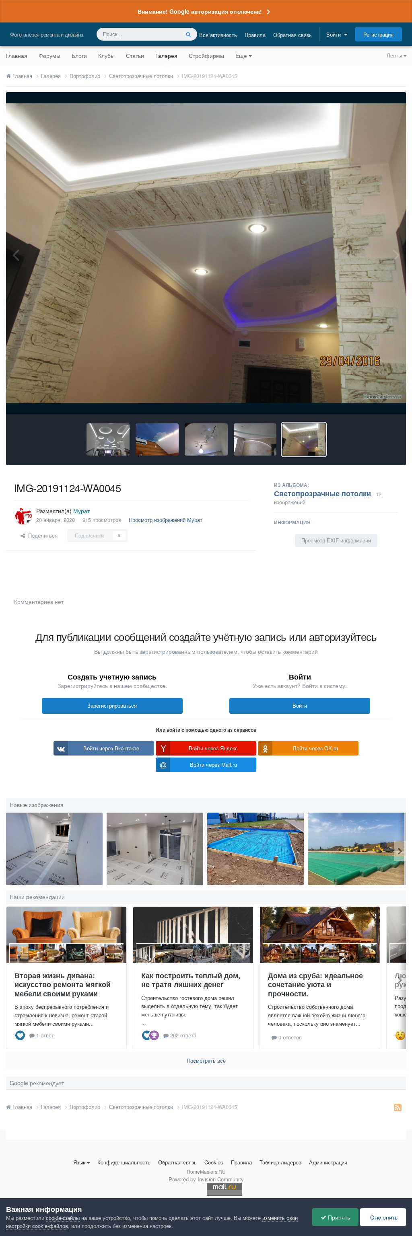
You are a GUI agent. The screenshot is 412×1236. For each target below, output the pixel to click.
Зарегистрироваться (112, 705)
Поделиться (41, 535)
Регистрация (378, 34)
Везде (161, 34)
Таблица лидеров (280, 1162)
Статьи (135, 55)
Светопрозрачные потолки (322, 493)
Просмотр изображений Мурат (165, 520)
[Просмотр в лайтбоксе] (206, 253)
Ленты (395, 55)
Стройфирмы (206, 55)
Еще (241, 55)
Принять (338, 1217)
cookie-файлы (63, 1218)
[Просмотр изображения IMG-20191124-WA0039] (206, 439)
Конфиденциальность (123, 1162)
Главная (16, 55)
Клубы (106, 55)
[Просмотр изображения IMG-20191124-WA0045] (303, 439)
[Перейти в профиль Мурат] (23, 515)
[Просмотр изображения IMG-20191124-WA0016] (108, 439)
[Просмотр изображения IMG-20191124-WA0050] (255, 439)
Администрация (328, 1162)
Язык (79, 1162)
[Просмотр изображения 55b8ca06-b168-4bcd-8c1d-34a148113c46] (54, 849)
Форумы (49, 55)
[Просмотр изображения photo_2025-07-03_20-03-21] (356, 849)
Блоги (79, 55)
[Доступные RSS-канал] (397, 1107)
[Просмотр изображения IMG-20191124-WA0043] (157, 439)
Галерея (166, 55)
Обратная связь (292, 35)
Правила (255, 35)
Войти (335, 34)
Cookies (213, 1162)
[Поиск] (188, 34)
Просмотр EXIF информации (336, 540)
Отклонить (383, 1217)
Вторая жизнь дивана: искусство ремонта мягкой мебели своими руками (62, 984)
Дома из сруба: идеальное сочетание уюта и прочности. (315, 984)
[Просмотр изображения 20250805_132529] (255, 849)
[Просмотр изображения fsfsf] (155, 849)
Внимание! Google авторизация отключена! (200, 11)
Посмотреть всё (206, 1060)
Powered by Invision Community (206, 1179)
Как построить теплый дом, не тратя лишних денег (190, 980)
